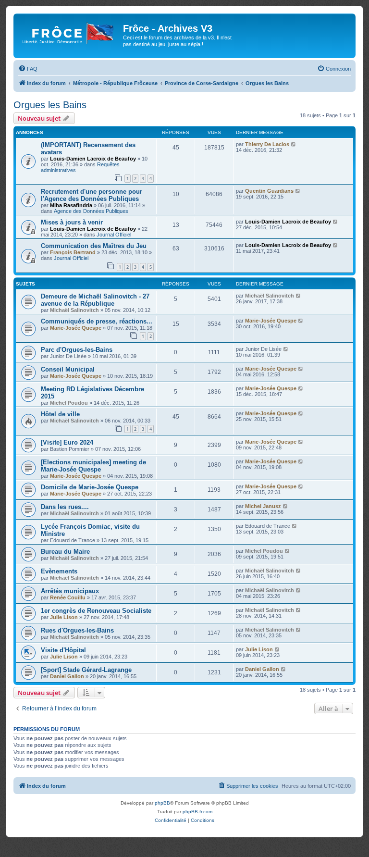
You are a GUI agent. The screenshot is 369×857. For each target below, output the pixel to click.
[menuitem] (27, 69)
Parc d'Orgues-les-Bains (76, 349)
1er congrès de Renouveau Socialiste (96, 610)
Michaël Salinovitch (74, 310)
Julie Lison (64, 617)
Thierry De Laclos (267, 144)
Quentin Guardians (269, 191)
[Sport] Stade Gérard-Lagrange (86, 669)
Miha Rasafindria (71, 205)
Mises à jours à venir (72, 222)
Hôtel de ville (60, 414)
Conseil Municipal (68, 369)
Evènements (59, 571)
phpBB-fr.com (197, 811)
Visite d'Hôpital (63, 650)
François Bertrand (73, 252)
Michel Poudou (69, 403)
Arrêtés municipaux (70, 591)
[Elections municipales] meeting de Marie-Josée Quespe (93, 466)
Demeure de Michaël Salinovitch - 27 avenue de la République (95, 300)
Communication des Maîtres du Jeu (94, 245)
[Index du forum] (69, 31)
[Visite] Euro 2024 (67, 442)
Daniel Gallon (67, 676)
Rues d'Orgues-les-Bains (77, 630)
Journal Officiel (114, 234)
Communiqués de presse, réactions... (96, 321)
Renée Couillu (68, 597)
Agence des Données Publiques (91, 211)
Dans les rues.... (65, 506)
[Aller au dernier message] (294, 144)
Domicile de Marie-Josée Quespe (89, 487)
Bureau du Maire (65, 551)
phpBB (162, 803)
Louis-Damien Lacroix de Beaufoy (93, 158)
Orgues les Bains (49, 104)
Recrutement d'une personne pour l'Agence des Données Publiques (91, 195)
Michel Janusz (263, 506)
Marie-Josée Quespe (75, 328)
